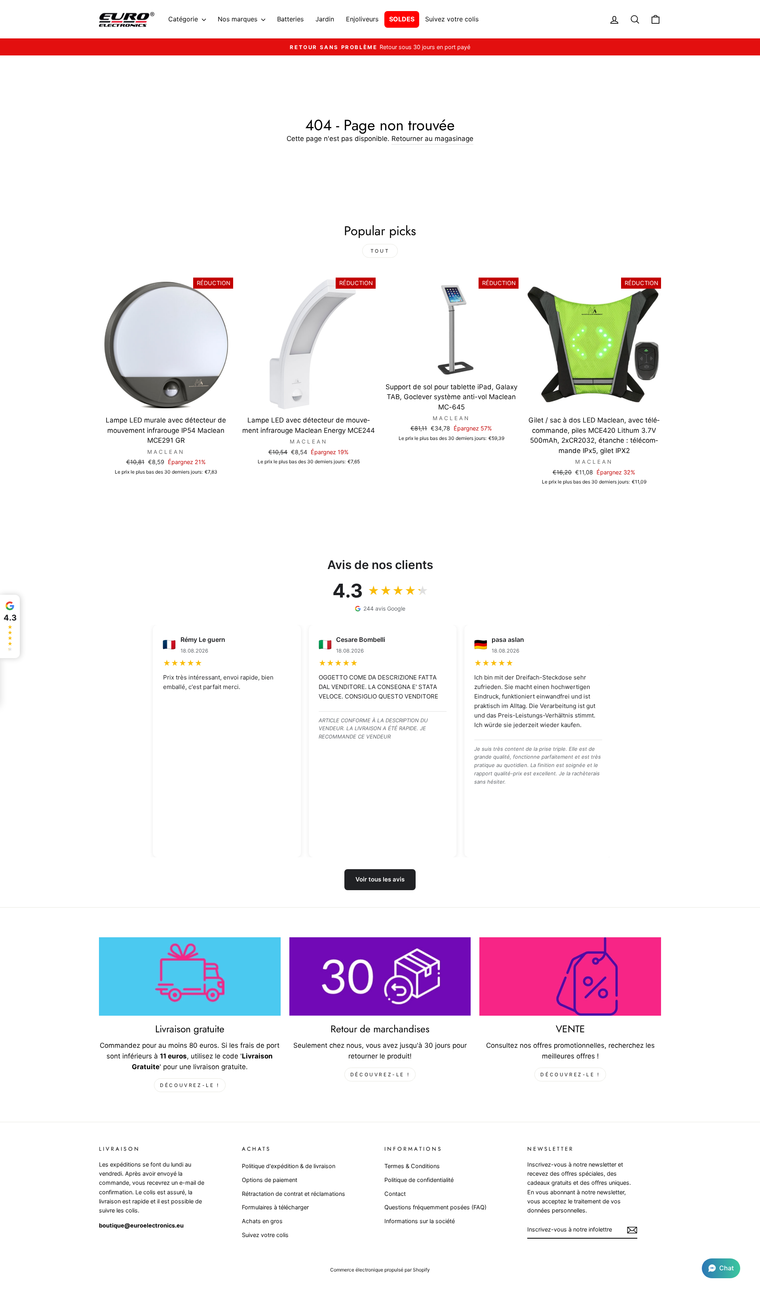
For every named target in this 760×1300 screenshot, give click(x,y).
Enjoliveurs (362, 19)
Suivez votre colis (452, 19)
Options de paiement (269, 1179)
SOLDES (401, 19)
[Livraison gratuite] (190, 976)
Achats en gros (262, 1221)
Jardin (324, 19)
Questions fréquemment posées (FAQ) (435, 1207)
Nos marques (238, 19)
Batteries (290, 19)
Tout (380, 251)
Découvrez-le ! (189, 1085)
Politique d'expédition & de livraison (288, 1166)
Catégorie (184, 19)
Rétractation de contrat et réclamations (293, 1193)
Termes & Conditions (412, 1166)
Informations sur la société (419, 1221)
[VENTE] (570, 976)
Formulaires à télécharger (275, 1207)
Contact (395, 1193)
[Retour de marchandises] (380, 976)
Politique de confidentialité (419, 1179)
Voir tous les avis (380, 879)
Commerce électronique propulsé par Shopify (380, 1270)
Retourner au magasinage (432, 139)
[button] (721, 1268)
